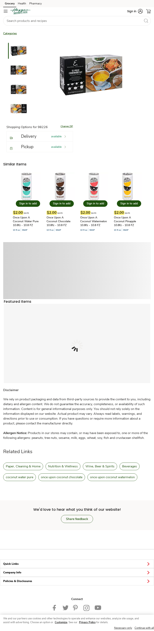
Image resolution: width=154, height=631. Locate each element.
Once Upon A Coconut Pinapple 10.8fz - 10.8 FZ (125, 221)
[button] (135, 11)
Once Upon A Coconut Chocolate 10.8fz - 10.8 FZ (58, 221)
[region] (77, 623)
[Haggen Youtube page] (97, 608)
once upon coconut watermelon (112, 477)
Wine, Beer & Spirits (99, 466)
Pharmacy (35, 3)
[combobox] (77, 21)
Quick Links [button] (11, 564)
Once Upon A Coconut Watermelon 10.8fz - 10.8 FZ (93, 221)
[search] (146, 20)
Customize (61, 622)
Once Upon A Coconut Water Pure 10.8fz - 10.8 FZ (25, 221)
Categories (10, 33)
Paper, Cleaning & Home (23, 466)
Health (22, 3)
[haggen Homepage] (20, 11)
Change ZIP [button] (67, 126)
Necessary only (123, 628)
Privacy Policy (87, 622)
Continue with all (144, 628)
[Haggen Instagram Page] (86, 608)
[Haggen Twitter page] (65, 608)
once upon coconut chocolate (61, 477)
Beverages (129, 466)
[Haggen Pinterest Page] (76, 608)
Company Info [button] (12, 572)
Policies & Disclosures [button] (17, 581)
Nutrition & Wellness (63, 466)
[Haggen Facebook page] (55, 608)
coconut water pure (19, 477)
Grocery (10, 3)
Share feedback (77, 519)
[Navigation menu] (6, 11)
